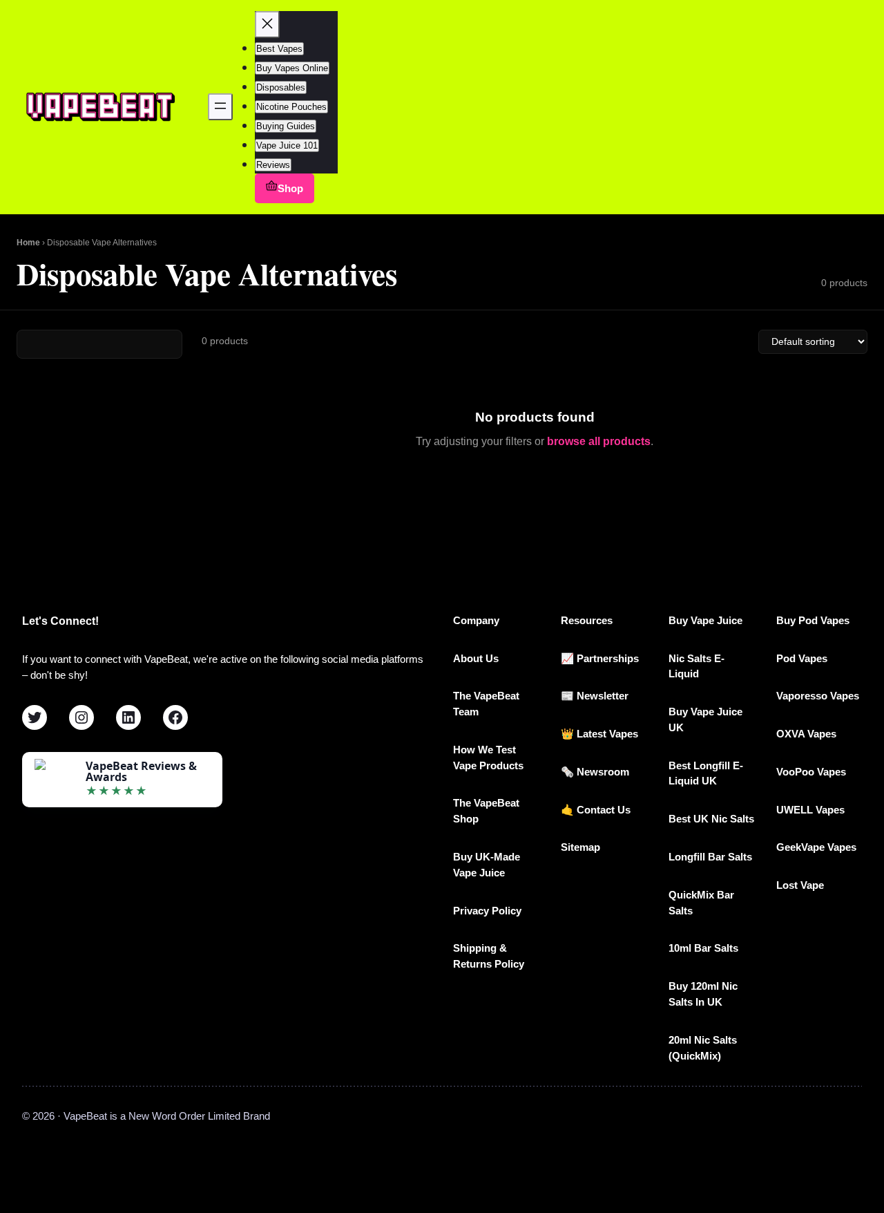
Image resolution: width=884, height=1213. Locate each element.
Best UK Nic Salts (711, 819)
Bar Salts (716, 948)
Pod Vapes (801, 658)
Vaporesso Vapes (817, 696)
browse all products (599, 441)
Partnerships (608, 658)
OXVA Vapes (806, 734)
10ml (681, 948)
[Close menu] (267, 24)
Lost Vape (800, 885)
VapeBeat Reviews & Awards (141, 771)
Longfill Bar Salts (710, 857)
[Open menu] (220, 106)
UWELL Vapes (810, 810)
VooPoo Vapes (811, 772)
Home (28, 242)
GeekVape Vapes (816, 847)
